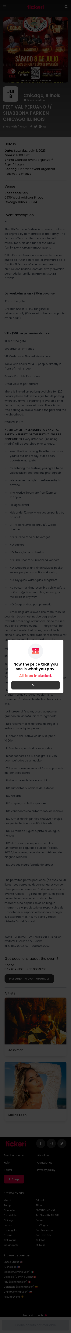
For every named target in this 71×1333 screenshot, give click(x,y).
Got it (35, 685)
